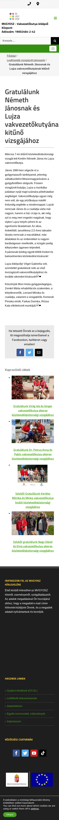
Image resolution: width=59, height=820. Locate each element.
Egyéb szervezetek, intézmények (26, 713)
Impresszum (14, 721)
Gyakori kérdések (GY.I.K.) (22, 690)
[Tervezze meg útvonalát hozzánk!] (38, 4)
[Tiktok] (42, 753)
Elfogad (9, 814)
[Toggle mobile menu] (55, 18)
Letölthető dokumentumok (22, 698)
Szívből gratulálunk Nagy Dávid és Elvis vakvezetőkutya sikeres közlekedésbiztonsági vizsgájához (33, 546)
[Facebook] (16, 753)
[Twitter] (25, 753)
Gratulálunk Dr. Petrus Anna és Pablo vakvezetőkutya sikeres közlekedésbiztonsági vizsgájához (33, 454)
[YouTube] (34, 753)
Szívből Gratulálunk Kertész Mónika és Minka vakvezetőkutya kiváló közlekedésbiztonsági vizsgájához (33, 500)
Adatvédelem (14, 706)
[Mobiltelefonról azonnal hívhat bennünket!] (29, 4)
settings (35, 808)
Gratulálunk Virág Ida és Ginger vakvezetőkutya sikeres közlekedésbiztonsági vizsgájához (33, 410)
